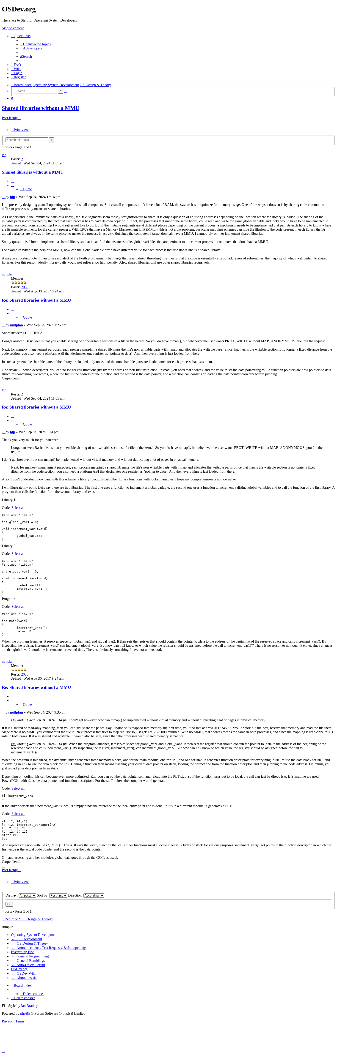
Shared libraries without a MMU (40, 108)
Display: (12, 895)
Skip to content (13, 28)
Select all (18, 508)
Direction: (75, 895)
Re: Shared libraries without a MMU (36, 300)
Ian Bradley (29, 1006)
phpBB (25, 1013)
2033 (24, 287)
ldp (4, 155)
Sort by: (43, 895)
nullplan (8, 274)
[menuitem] (35, 44)
